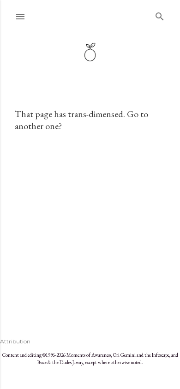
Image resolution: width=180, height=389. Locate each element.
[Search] (159, 15)
